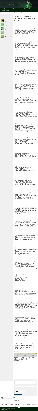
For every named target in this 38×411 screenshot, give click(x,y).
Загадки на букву (3, 8)
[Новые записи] (2, 17)
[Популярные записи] (6, 17)
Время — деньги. (31, 357)
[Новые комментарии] (10, 17)
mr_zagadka (17, 22)
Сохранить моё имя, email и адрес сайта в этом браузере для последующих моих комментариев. (24, 388)
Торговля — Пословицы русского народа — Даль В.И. (24, 358)
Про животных (15, 8)
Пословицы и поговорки (18, 12)
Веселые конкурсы (6, 35)
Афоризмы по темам (6, 31)
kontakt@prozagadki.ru (4, 409)
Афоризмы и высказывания (5, 10)
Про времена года (9, 8)
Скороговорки (31, 8)
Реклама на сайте (16, 400)
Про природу (21, 8)
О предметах (26, 8)
